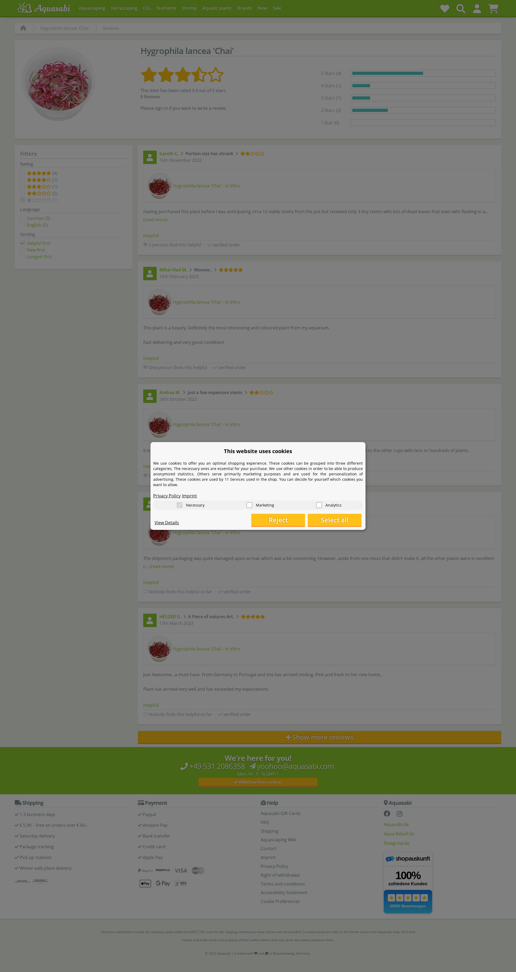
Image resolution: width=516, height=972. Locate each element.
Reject (278, 519)
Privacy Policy (167, 496)
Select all (335, 519)
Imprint (189, 496)
